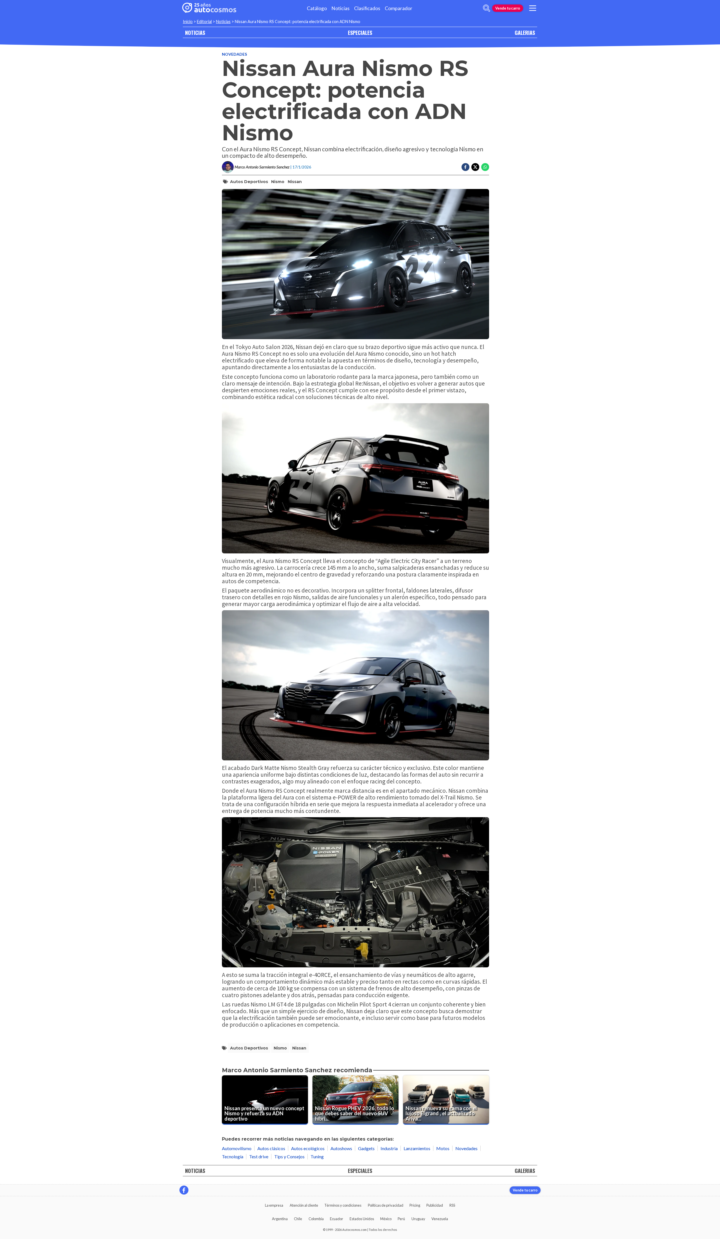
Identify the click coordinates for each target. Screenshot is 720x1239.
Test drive (258, 1156)
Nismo (277, 181)
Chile (298, 1219)
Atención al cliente (304, 1205)
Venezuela (439, 1219)
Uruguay (418, 1219)
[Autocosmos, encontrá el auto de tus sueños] (209, 8)
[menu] (533, 8)
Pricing (415, 1205)
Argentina (280, 1219)
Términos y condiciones (342, 1205)
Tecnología (232, 1156)
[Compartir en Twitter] (475, 167)
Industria (389, 1148)
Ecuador (336, 1219)
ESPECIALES (360, 32)
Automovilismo (236, 1148)
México (386, 1219)
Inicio (188, 21)
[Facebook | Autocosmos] (183, 1190)
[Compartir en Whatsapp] (485, 167)
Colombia (316, 1219)
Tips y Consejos (289, 1156)
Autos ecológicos (308, 1148)
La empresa (274, 1205)
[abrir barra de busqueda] (486, 8)
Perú (401, 1219)
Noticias (340, 8)
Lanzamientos (417, 1148)
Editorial (204, 21)
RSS (452, 1205)
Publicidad (434, 1205)
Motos (442, 1148)
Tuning (317, 1156)
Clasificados (367, 8)
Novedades (234, 54)
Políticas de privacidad (385, 1205)
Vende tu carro (507, 8)
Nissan (295, 181)
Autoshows (341, 1148)
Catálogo (317, 8)
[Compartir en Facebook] (465, 167)
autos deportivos (249, 181)
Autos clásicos (271, 1148)
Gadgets (366, 1148)
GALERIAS (525, 32)
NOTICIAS (195, 32)
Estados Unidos (362, 1219)
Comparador (398, 8)
